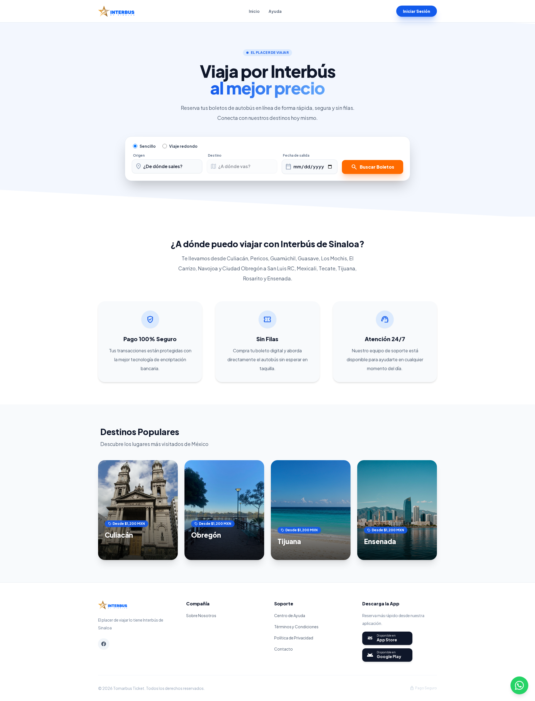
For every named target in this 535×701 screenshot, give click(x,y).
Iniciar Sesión (416, 11)
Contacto (283, 648)
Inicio (254, 11)
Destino (215, 155)
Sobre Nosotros (201, 615)
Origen (139, 155)
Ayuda (275, 11)
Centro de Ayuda (289, 615)
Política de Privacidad (293, 637)
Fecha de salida (296, 155)
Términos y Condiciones (296, 626)
